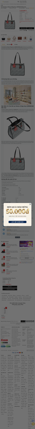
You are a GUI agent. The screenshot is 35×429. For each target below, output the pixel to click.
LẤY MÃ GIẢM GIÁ (18, 222)
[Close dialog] (30, 204)
